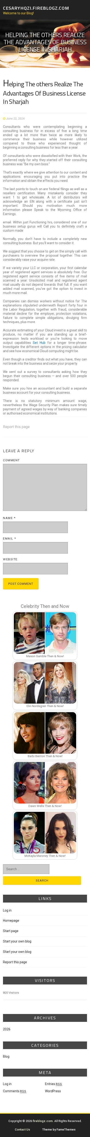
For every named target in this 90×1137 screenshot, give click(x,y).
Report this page (16, 427)
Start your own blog (17, 941)
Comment (11, 460)
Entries (53, 1084)
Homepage (11, 920)
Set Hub (40, 343)
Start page (10, 931)
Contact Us (22, 1129)
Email (9, 538)
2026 (6, 1029)
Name (9, 518)
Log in (7, 910)
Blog (6, 1056)
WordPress (53, 1091)
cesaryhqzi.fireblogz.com (36, 7)
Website (10, 559)
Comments (14, 1091)
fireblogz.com (43, 1121)
